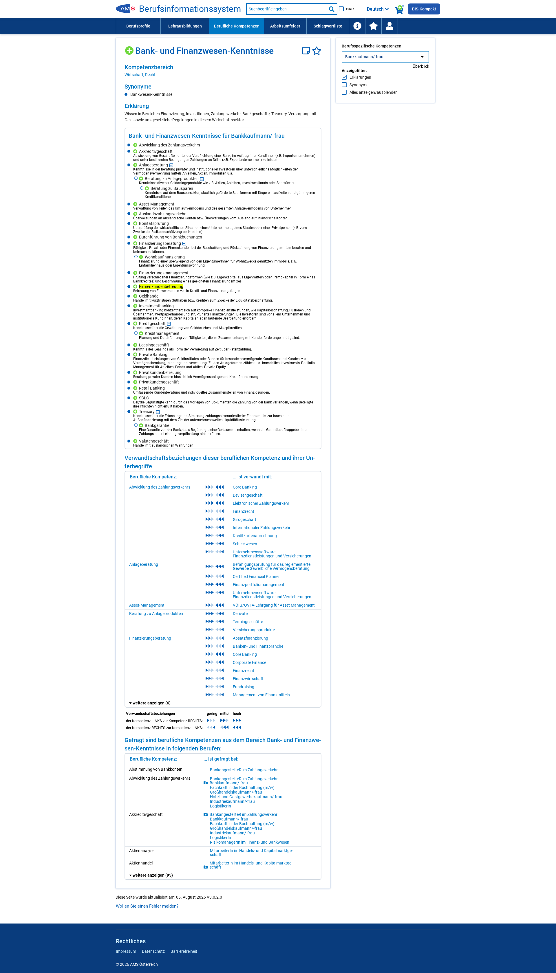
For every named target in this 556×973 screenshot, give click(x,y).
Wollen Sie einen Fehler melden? (147, 906)
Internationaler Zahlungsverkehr (261, 527)
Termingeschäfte (248, 621)
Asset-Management (146, 605)
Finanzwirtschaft (248, 678)
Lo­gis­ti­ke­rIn (220, 806)
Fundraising (243, 686)
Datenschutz (153, 951)
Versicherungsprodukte (254, 629)
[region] (223, 70)
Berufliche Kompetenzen (236, 26)
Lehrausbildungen (185, 26)
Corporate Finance (249, 662)
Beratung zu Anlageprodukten (156, 613)
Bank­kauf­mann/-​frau (229, 783)
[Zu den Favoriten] (373, 26)
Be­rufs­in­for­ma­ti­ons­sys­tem (190, 9)
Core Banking (245, 487)
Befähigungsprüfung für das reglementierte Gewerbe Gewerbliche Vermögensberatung (271, 566)
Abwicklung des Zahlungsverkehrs (159, 487)
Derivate (240, 613)
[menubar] (278, 26)
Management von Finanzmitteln (261, 695)
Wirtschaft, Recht (140, 74)
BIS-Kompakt (424, 9)
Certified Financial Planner (256, 576)
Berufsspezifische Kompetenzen (371, 46)
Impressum (126, 951)
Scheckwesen (245, 543)
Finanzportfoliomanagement (258, 584)
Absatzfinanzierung (250, 638)
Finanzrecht (243, 511)
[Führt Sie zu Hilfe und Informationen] (357, 26)
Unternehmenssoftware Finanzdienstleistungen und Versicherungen (272, 554)
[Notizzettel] (307, 51)
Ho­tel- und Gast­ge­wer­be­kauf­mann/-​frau (246, 797)
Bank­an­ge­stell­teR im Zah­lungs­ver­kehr (244, 770)
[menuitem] (138, 26)
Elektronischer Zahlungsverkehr (261, 503)
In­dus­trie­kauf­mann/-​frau (232, 801)
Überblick (421, 66)
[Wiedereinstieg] (389, 26)
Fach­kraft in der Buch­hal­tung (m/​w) (242, 787)
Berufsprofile (138, 26)
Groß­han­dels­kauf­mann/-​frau (236, 792)
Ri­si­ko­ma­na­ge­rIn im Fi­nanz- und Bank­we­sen (249, 842)
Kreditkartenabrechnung (255, 535)
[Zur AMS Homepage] (127, 9)
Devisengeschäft (248, 495)
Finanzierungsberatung (150, 638)
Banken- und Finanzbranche (258, 646)
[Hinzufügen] (130, 48)
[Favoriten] (316, 51)
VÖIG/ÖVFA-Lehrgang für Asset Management (274, 605)
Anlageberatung (143, 564)
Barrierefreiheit (184, 951)
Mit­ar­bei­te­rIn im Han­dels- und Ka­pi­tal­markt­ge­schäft (251, 853)
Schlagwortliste (328, 26)
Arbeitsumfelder (285, 26)
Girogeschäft (244, 519)
